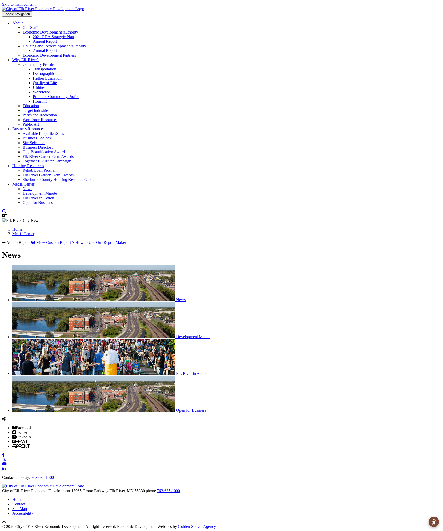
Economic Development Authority (50, 32)
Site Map (19, 508)
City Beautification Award (44, 152)
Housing (40, 101)
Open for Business (38, 202)
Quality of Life (45, 83)
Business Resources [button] (28, 129)
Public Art (31, 124)
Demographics (44, 73)
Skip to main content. (19, 4)
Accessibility (22, 513)
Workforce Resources (40, 119)
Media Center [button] (23, 184)
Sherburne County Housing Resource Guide (58, 179)
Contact (18, 504)
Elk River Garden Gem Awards (48, 156)
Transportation (44, 69)
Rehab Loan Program (40, 170)
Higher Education (47, 78)
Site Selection (34, 142)
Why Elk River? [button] (25, 60)
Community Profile (38, 64)
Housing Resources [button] (28, 166)
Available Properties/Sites (43, 133)
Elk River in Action (38, 198)
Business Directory (38, 147)
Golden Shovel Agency (197, 526)
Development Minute (40, 193)
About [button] (17, 23)
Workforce (41, 92)
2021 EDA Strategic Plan (53, 37)
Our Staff (30, 27)
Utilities (39, 87)
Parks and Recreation (40, 115)
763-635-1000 (168, 491)
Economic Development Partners (49, 55)
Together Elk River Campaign (47, 161)
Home (17, 499)
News (27, 189)
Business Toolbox (37, 138)
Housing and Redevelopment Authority (54, 46)
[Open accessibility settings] (434, 522)
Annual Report (45, 41)
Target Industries (36, 110)
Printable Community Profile (56, 96)
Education (31, 106)
